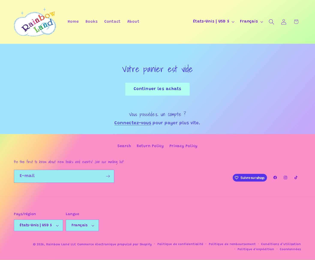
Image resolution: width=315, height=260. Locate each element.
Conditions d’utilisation (281, 244)
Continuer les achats (157, 89)
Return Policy (150, 146)
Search (124, 146)
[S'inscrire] (108, 176)
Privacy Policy (184, 146)
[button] (272, 22)
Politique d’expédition (256, 249)
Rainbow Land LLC (61, 244)
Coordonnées (290, 249)
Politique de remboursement (232, 244)
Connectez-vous (132, 123)
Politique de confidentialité (180, 244)
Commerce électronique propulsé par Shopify (114, 244)
